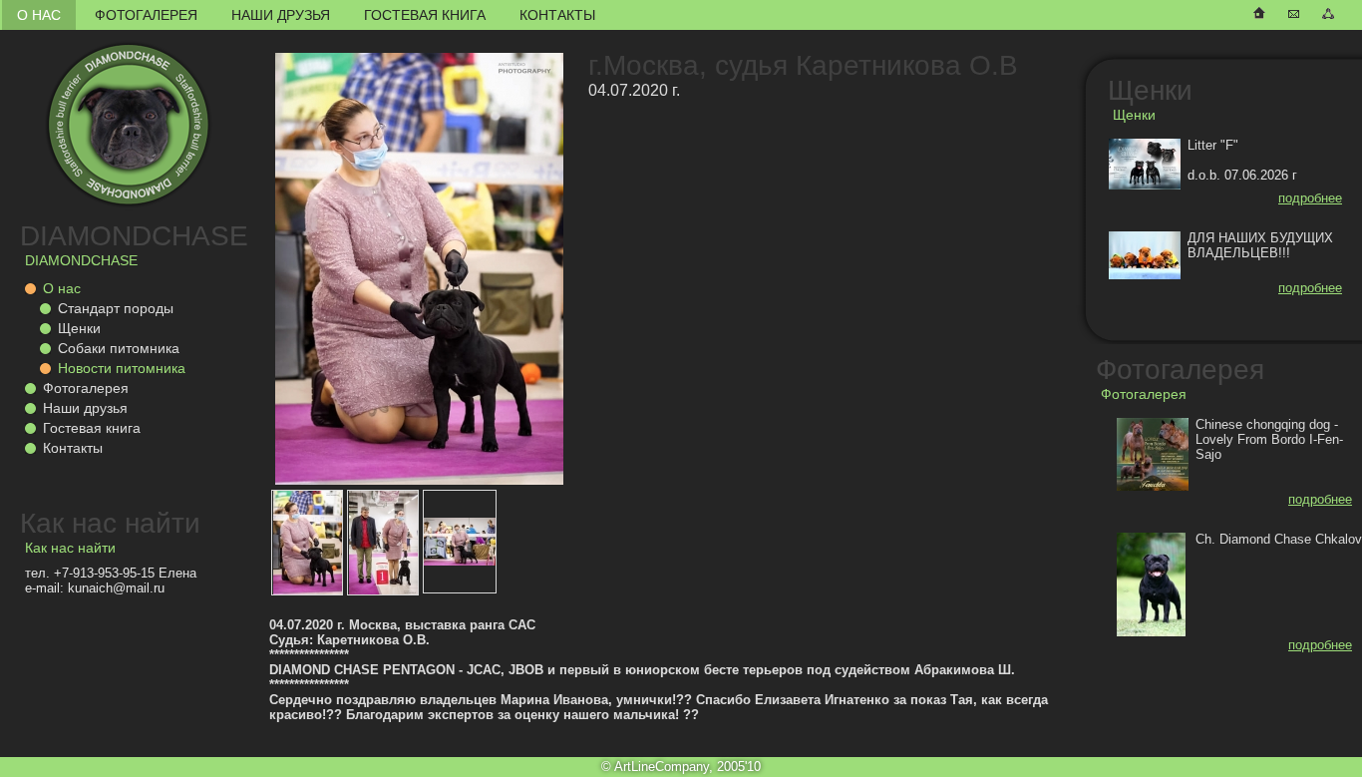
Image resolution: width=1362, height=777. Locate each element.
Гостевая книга (425, 15)
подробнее (1310, 198)
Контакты (557, 15)
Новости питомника (121, 368)
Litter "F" (1213, 145)
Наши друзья (280, 15)
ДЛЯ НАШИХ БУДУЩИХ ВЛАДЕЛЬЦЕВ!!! (1260, 245)
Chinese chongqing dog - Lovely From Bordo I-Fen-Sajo (1269, 439)
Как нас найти (110, 523)
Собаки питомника (118, 348)
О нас (39, 15)
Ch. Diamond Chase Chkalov (1278, 539)
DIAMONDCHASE (134, 235)
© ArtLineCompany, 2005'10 (681, 766)
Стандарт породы (115, 308)
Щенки (79, 328)
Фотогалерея (146, 15)
